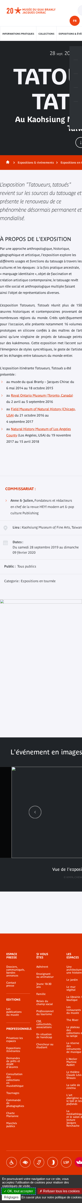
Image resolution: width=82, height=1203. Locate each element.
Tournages (12, 1093)
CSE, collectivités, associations (44, 1024)
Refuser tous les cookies (61, 1191)
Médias (75, 95)
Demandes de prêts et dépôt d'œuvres (13, 1063)
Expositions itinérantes (13, 1050)
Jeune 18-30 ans (43, 985)
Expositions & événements (36, 162)
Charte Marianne (12, 1115)
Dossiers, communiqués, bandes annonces (15, 971)
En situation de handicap (44, 1036)
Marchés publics (11, 1125)
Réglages (11, 1197)
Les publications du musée (14, 1012)
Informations (75, 67)
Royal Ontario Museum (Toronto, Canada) (42, 395)
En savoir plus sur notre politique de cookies (51, 1197)
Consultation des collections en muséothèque (15, 1080)
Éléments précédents (35, 812)
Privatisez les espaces (14, 1040)
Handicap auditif (39, 1162)
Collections (46, 34)
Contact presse (11, 984)
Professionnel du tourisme (45, 1013)
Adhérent (42, 966)
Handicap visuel (25, 1162)
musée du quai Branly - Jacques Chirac (35, 10)
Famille (41, 994)
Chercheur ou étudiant (44, 1046)
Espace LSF (66, 1162)
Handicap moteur (11, 1162)
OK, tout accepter (20, 1191)
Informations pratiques (18, 34)
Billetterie (75, 53)
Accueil (7, 162)
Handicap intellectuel (52, 1162)
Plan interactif (75, 108)
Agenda (75, 81)
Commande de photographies (15, 1103)
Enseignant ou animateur (45, 975)
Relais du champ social (44, 1003)
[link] (35, 812)
